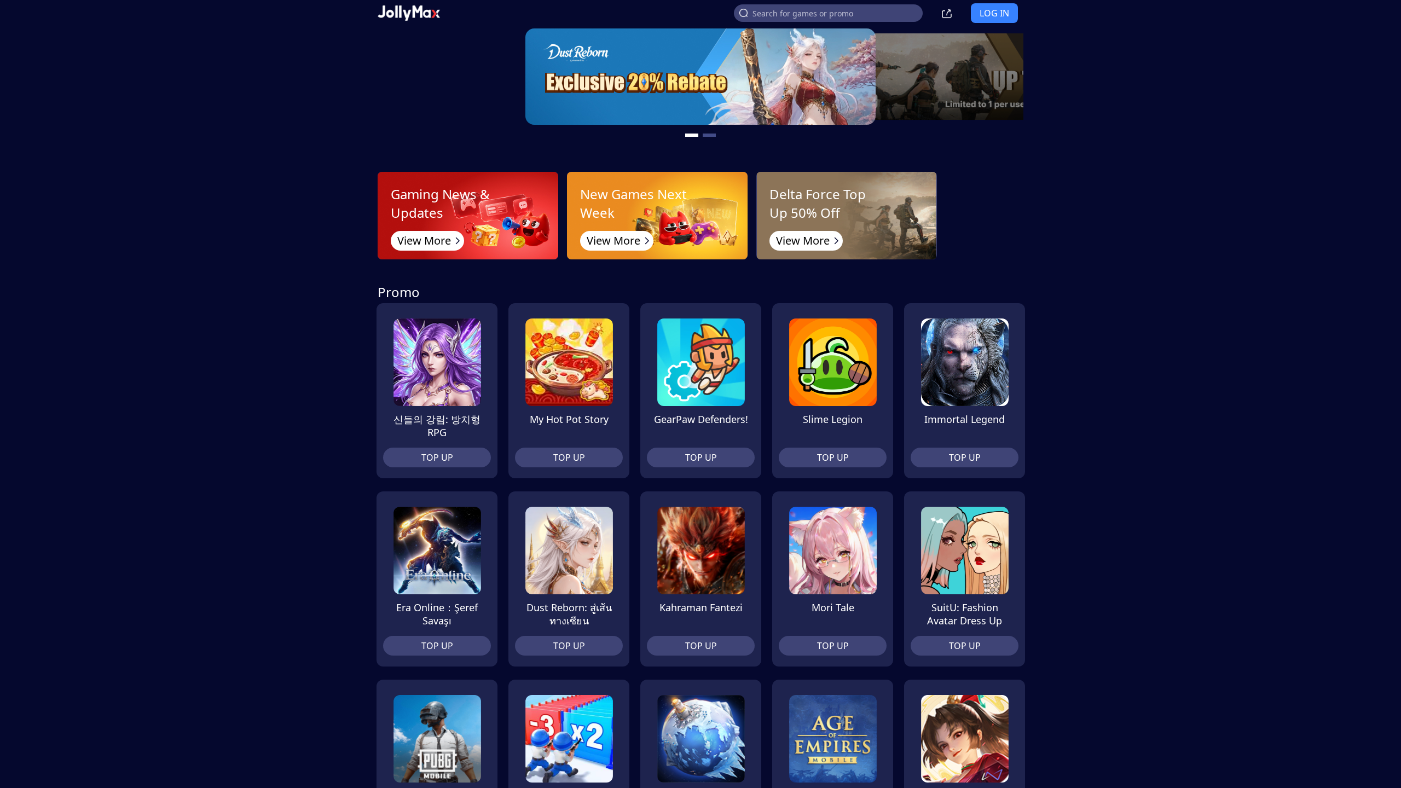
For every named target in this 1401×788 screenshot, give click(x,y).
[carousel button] (691, 135)
